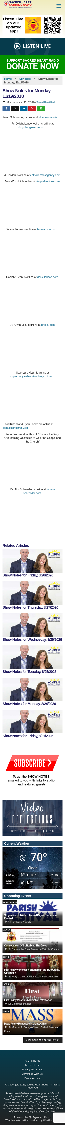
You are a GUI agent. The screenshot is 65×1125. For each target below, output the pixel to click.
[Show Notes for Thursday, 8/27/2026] (32, 593)
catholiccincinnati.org (15, 427)
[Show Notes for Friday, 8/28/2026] (32, 561)
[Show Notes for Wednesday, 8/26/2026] (32, 625)
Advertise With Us (32, 1073)
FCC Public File (32, 1060)
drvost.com (48, 324)
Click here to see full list (41, 1040)
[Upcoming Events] (32, 940)
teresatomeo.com (47, 229)
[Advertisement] (32, 25)
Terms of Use (32, 1065)
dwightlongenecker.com (32, 127)
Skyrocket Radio (41, 1117)
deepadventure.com (48, 181)
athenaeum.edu (47, 117)
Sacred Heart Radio (46, 102)
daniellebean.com (47, 277)
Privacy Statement (32, 1069)
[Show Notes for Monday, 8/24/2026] (32, 689)
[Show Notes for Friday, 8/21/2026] (32, 721)
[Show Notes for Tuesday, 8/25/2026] (32, 657)
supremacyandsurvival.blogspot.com (32, 376)
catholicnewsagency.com (45, 175)
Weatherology (51, 1120)
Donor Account (32, 1078)
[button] (58, 6)
